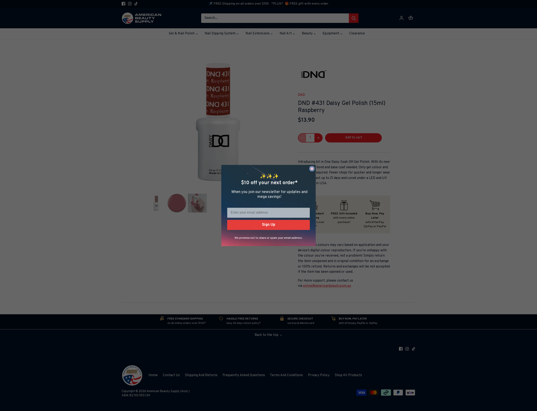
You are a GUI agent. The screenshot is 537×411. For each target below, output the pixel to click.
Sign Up (268, 224)
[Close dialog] (312, 169)
